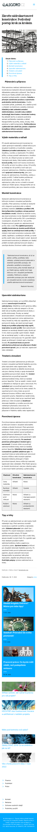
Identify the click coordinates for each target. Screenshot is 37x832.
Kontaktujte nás (23, 570)
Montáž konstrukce (15, 66)
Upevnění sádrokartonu (17, 68)
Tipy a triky (13, 76)
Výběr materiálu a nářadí (17, 63)
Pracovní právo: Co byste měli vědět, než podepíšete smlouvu (18, 665)
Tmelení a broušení (15, 71)
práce (35, 577)
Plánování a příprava (16, 61)
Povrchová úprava (15, 73)
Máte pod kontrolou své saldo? (15, 730)
